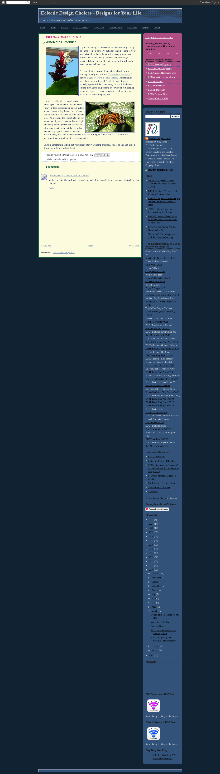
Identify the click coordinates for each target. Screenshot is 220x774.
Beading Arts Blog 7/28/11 (157, 328)
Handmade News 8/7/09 (156, 412)
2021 (151, 524)
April (154, 607)
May (154, 602)
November (157, 578)
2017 (151, 540)
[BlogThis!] (99, 155)
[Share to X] (102, 155)
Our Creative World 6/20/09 (158, 429)
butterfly (57, 159)
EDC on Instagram (156, 90)
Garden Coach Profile (158, 98)
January (155, 650)
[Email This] (96, 155)
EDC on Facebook (156, 85)
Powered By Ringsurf (162, 758)
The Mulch (153, 491)
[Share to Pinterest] (108, 155)
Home (42, 27)
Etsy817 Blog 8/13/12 (155, 288)
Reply (51, 188)
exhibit (65, 159)
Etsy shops (99, 27)
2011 (151, 565)
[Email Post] (92, 155)
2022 (151, 519)
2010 (151, 570)
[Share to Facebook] (105, 155)
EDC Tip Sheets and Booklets (161, 461)
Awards (145, 27)
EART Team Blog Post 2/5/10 (159, 372)
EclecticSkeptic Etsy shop (160, 68)
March (155, 611)
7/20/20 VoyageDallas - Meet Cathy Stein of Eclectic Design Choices (162, 183)
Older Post (134, 246)
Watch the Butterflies (61, 42)
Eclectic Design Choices (160, 138)
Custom (64, 27)
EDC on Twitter (155, 81)
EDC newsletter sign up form (161, 77)
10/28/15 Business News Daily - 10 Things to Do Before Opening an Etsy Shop (163, 219)
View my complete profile (160, 170)
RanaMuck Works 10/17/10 (157, 335)
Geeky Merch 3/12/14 (155, 271)
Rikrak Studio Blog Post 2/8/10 (159, 365)
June (154, 598)
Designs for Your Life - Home (159, 37)
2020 (151, 528)
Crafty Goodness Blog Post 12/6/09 (161, 379)
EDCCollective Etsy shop (159, 64)
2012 (151, 561)
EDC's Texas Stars (156, 456)
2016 (151, 545)
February (156, 646)
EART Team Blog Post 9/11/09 (159, 399)
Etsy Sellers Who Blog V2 (163, 755)
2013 (151, 557)
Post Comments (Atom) (64, 252)
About (53, 27)
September (157, 586)
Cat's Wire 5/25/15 (153, 265)
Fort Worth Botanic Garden (104, 78)
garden (73, 159)
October (155, 582)
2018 (151, 536)
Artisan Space (115, 27)
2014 (151, 553)
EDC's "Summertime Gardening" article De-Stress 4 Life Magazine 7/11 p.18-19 (163, 468)
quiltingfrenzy (56, 175)
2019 (151, 532)
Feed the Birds (157, 626)
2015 (151, 549)
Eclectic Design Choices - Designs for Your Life (91, 13)
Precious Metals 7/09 (154, 422)
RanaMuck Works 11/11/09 (157, 385)
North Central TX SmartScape (162, 483)
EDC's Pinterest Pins (157, 94)
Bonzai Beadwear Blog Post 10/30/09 (162, 392)
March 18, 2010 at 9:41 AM (76, 175)
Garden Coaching (81, 27)
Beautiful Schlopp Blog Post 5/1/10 (161, 342)
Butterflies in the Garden (120, 74)
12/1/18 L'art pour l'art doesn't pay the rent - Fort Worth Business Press (164, 201)
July (154, 594)
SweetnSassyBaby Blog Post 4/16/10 (162, 348)
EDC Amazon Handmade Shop (162, 73)
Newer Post (46, 246)
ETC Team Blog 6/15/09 (156, 439)
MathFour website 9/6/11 (156, 322)
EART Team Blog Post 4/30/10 (159, 402)
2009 (151, 655)
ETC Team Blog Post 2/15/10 (158, 355)
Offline (157, 27)
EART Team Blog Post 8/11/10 (159, 405)
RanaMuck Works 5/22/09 (157, 446)
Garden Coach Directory (159, 487)
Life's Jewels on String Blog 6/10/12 (162, 295)
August (155, 590)
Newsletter (132, 27)
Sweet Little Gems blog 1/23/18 (160, 258)
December (156, 573)
